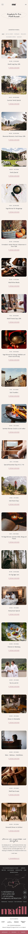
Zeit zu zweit (9, 34)
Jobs (25, 870)
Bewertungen (14, 872)
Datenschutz (4, 901)
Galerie (23, 932)
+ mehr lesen (14, 853)
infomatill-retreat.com (11, 898)
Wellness (23, 34)
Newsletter (19, 870)
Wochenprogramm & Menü (10, 868)
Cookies (25, 901)
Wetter (4, 870)
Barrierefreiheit (18, 901)
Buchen (14, 932)
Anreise (23, 868)
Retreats (17, 34)
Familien (19, 36)
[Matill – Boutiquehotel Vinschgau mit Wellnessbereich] (14, 4)
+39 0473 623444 (8, 896)
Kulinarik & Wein (11, 36)
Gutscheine (10, 870)
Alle (3, 34)
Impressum (10, 901)
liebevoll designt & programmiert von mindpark (14, 927)
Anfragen (4, 932)
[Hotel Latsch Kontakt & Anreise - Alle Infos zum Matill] (14, 882)
